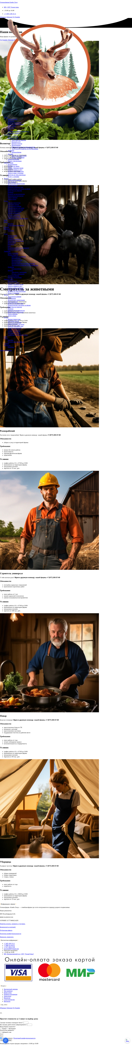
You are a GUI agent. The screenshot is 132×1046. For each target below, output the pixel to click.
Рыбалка (10, 192)
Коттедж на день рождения (17, 175)
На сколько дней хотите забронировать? (13, 1024)
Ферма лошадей (13, 138)
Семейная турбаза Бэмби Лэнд (18, 218)
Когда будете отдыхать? (7, 1026)
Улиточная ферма (13, 159)
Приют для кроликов (15, 161)
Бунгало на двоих (13, 166)
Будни (4, 1028)
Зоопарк (10, 154)
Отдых (6, 201)
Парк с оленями (13, 136)
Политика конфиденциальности (18, 131)
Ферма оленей (12, 119)
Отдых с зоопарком (18, 157)
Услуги (6, 178)
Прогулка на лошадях (15, 190)
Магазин (10, 224)
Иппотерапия (16, 145)
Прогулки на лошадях (19, 140)
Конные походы (17, 143)
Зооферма (11, 150)
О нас (6, 117)
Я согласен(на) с (18, 1038)
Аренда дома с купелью (15, 173)
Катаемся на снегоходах (15, 196)
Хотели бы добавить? (7, 1030)
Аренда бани (12, 199)
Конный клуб (16, 142)
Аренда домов (8, 163)
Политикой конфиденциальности (24, 1038)
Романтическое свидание (16, 208)
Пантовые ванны (13, 204)
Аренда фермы (12, 197)
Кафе (5, 220)
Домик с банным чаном (15, 168)
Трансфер (11, 230)
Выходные (12, 1028)
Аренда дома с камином (16, 171)
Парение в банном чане (15, 187)
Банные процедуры (14, 203)
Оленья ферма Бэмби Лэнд (9, 2)
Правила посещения (14, 123)
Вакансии (11, 128)
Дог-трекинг (12, 182)
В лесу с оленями (13, 176)
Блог (9, 129)
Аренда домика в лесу (15, 170)
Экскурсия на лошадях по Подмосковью (25, 149)
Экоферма (11, 121)
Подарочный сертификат (16, 225)
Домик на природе (14, 213)
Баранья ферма (16, 152)
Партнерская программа (16, 124)
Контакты (7, 229)
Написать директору (14, 133)
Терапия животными (14, 211)
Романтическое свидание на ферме (19, 189)
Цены (6, 222)
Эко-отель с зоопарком (19, 156)
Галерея (6, 227)
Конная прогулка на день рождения (23, 147)
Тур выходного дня (14, 217)
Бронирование (12, 164)
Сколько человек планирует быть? (11, 1022)
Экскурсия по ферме (14, 180)
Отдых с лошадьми (14, 215)
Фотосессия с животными (16, 183)
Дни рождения (12, 185)
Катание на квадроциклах (16, 194)
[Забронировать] (127, 1040)
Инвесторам (12, 126)
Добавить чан (6, 1032)
